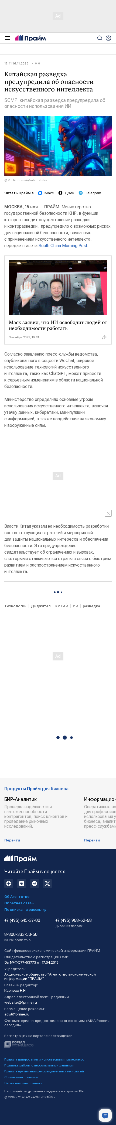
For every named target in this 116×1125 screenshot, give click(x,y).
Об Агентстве (16, 896)
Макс (49, 193)
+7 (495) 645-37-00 (22, 920)
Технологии (15, 606)
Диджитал (41, 606)
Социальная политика (21, 1077)
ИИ (75, 606)
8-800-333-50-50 (20, 937)
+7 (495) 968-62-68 (73, 923)
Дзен (69, 193)
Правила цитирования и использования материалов (44, 1059)
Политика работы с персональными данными (39, 1065)
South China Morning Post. (62, 245)
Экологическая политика (23, 1083)
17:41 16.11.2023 (16, 63)
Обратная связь (19, 903)
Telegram (93, 193)
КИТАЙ (61, 606)
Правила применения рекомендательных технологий (44, 1071)
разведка (91, 606)
